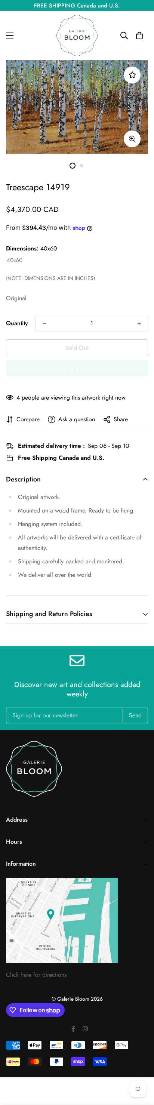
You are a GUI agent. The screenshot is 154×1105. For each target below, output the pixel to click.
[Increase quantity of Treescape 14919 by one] (139, 323)
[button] (139, 35)
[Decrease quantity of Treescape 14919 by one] (44, 323)
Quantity (17, 323)
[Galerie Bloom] (77, 35)
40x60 (14, 260)
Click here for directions (36, 974)
